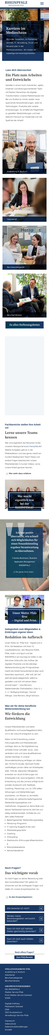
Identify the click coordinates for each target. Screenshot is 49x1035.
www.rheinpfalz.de (32, 446)
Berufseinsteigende (13, 978)
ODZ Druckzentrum (13, 1012)
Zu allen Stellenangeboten (24, 324)
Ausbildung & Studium (15, 972)
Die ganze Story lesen (24, 572)
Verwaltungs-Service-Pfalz (16, 1015)
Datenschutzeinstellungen (16, 1026)
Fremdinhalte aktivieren (24, 377)
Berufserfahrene (12, 981)
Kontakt (8, 1029)
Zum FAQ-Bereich (24, 957)
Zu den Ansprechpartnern (20, 897)
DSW (7, 1009)
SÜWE (7, 998)
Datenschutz (10, 1024)
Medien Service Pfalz (14, 992)
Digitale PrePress (12, 1003)
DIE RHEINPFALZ (12, 989)
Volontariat (10, 975)
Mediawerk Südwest (14, 1006)
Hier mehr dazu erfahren (20, 473)
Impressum (10, 1021)
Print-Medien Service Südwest (18, 995)
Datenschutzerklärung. (25, 410)
